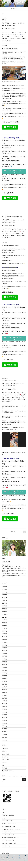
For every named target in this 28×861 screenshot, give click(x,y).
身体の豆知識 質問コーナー (8, 770)
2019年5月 (4, 717)
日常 (3, 765)
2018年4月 (4, 740)
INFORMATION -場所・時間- (8, 826)
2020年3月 (4, 709)
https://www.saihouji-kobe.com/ (10, 267)
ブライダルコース (6, 846)
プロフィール (5, 756)
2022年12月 (4, 642)
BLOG (3, 818)
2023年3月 (4, 633)
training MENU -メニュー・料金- (9, 843)
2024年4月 (4, 603)
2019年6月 (4, 714)
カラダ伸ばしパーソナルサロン (14, 2)
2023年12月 (4, 614)
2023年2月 (4, 636)
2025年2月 (4, 586)
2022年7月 (4, 653)
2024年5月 (4, 600)
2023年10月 (4, 620)
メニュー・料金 (5, 759)
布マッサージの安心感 (8, 380)
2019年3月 (4, 723)
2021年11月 (4, 675)
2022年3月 (4, 664)
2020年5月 (4, 703)
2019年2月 (4, 726)
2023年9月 (4, 622)
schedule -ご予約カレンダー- (8, 834)
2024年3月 (4, 606)
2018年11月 (4, 734)
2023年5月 (4, 628)
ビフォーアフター (6, 754)
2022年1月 (4, 670)
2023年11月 (4, 617)
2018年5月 (4, 737)
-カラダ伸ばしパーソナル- (8, 840)
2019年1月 (4, 728)
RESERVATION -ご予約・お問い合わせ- (11, 829)
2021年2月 (4, 692)
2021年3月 (4, 689)
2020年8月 (4, 698)
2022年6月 (4, 656)
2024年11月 (4, 589)
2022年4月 (4, 661)
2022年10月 (4, 645)
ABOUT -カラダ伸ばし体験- (8, 815)
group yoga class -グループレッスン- (10, 837)
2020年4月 (4, 706)
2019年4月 (4, 720)
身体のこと (4, 768)
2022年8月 (4, 650)
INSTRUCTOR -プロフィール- (9, 823)
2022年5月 (4, 659)
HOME (3, 812)
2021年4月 (4, 687)
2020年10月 (4, 695)
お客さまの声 (5, 748)
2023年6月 (4, 625)
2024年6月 (4, 597)
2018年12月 (4, 731)
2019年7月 (4, 712)
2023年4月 (4, 631)
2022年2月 (4, 667)
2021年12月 (4, 673)
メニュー (15, 8)
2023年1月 (4, 639)
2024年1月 (4, 611)
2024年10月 (4, 592)
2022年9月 (4, 647)
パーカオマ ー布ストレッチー (9, 832)
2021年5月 (4, 684)
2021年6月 (4, 681)
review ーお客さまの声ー (7, 820)
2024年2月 (4, 608)
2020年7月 (4, 701)
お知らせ (4, 751)
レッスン (4, 762)
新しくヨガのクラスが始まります (12, 216)
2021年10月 (4, 678)
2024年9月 (4, 594)
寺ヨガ (4, 20)
